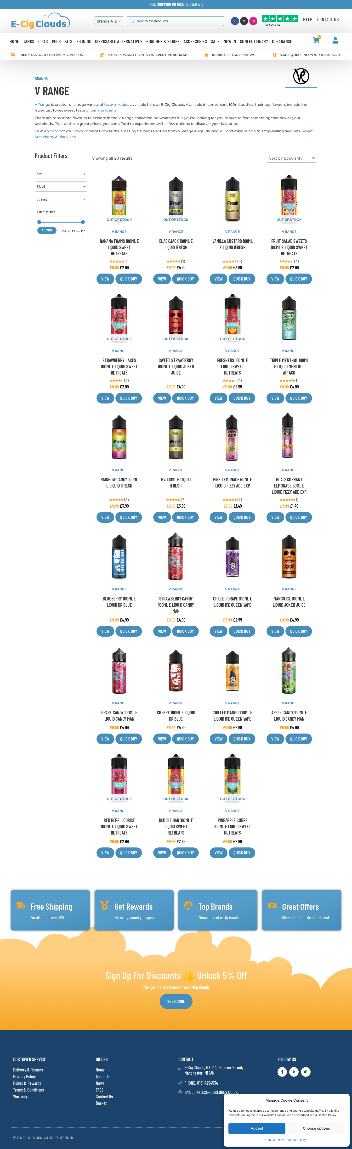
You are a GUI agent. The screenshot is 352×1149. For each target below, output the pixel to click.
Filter (47, 230)
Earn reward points (147, 55)
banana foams (104, 110)
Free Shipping (51, 906)
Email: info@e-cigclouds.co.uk (211, 1092)
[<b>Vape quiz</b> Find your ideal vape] (275, 55)
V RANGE (119, 232)
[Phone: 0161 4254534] (180, 1082)
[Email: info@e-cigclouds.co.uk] (180, 1091)
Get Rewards (133, 906)
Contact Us (328, 19)
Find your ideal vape (310, 55)
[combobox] (109, 21)
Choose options (316, 1128)
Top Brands (215, 906)
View (105, 278)
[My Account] (335, 40)
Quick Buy (128, 278)
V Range (42, 104)
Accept (257, 1128)
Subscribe (176, 1001)
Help (307, 19)
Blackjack (67, 137)
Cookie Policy (274, 1140)
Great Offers (300, 906)
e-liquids (121, 104)
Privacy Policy (296, 1140)
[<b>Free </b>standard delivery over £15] (13, 55)
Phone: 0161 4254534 (201, 1083)
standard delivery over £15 (50, 55)
